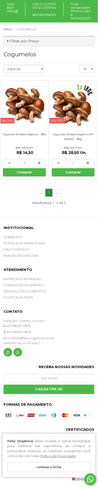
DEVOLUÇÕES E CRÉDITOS (25, 291)
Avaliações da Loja (21, 255)
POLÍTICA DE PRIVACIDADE (24, 243)
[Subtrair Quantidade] (9, 163)
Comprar (24, 172)
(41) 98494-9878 (18, 326)
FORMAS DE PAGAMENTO (24, 285)
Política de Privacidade (58, 456)
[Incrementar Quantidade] (39, 163)
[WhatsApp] (18, 353)
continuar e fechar (49, 467)
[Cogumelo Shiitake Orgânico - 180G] (24, 104)
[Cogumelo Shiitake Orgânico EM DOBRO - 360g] (73, 104)
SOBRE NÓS (13, 237)
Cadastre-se (49, 389)
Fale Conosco (17, 249)
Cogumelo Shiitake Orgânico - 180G (24, 134)
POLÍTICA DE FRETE (18, 297)
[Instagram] (8, 353)
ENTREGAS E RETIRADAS (22, 279)
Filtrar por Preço (24, 41)
